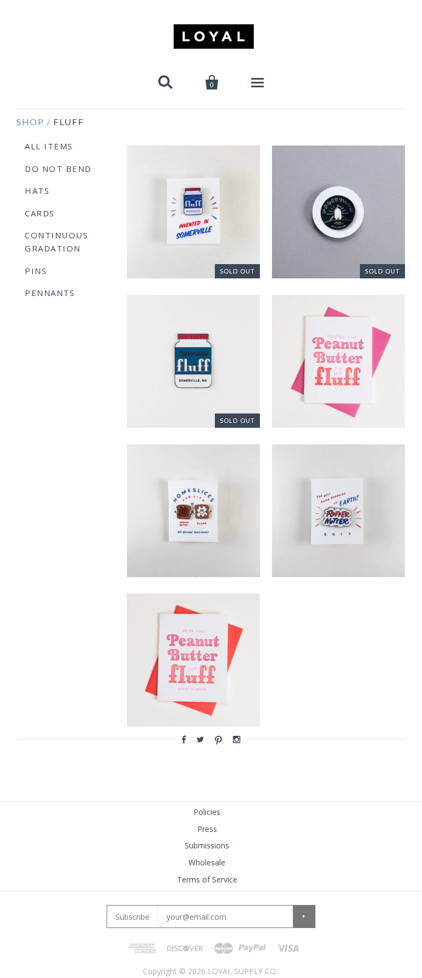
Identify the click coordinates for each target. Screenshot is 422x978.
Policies (206, 812)
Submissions (207, 845)
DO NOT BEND (58, 168)
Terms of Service (207, 879)
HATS (37, 190)
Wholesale (206, 862)
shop (30, 121)
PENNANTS (50, 292)
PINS (36, 270)
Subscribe (132, 917)
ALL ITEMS (49, 146)
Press (207, 829)
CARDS (40, 213)
